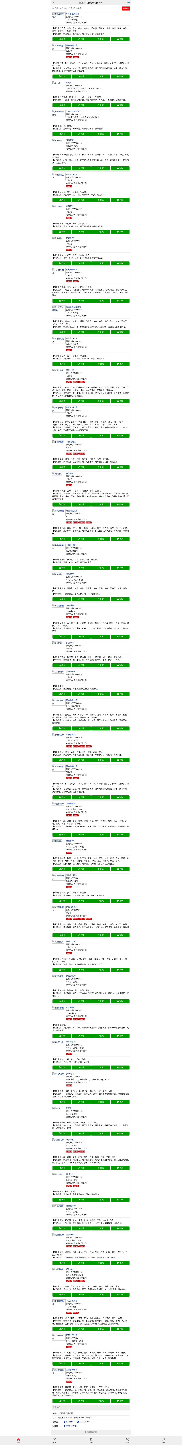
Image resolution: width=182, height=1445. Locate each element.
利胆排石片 (71, 1140)
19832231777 (71, 1422)
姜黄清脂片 (71, 672)
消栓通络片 (71, 1269)
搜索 (127, 8)
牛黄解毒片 (71, 735)
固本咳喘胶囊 (71, 45)
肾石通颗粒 (71, 605)
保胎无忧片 (71, 941)
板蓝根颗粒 (71, 1008)
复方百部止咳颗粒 (73, 307)
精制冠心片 (71, 1042)
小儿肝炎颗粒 (71, 1301)
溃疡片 (69, 1108)
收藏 (102, 39)
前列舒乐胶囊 (71, 270)
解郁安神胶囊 (71, 407)
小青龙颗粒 (71, 442)
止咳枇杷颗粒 (71, 545)
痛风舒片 (70, 206)
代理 (82, 39)
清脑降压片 (71, 1235)
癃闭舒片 (70, 473)
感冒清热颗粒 (71, 511)
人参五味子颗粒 (72, 111)
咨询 (121, 39)
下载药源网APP (91, 1432)
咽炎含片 (70, 574)
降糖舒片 (70, 841)
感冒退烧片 (71, 976)
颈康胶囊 (70, 140)
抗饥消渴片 (71, 1074)
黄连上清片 (71, 370)
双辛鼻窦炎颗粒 (72, 14)
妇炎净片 (70, 643)
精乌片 (69, 83)
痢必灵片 (70, 1174)
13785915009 (84, 1422)
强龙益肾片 (71, 1206)
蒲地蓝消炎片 (71, 175)
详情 (63, 39)
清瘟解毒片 (71, 804)
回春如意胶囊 (71, 700)
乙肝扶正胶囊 (71, 1335)
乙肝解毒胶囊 (71, 1370)
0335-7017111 (71, 1426)
